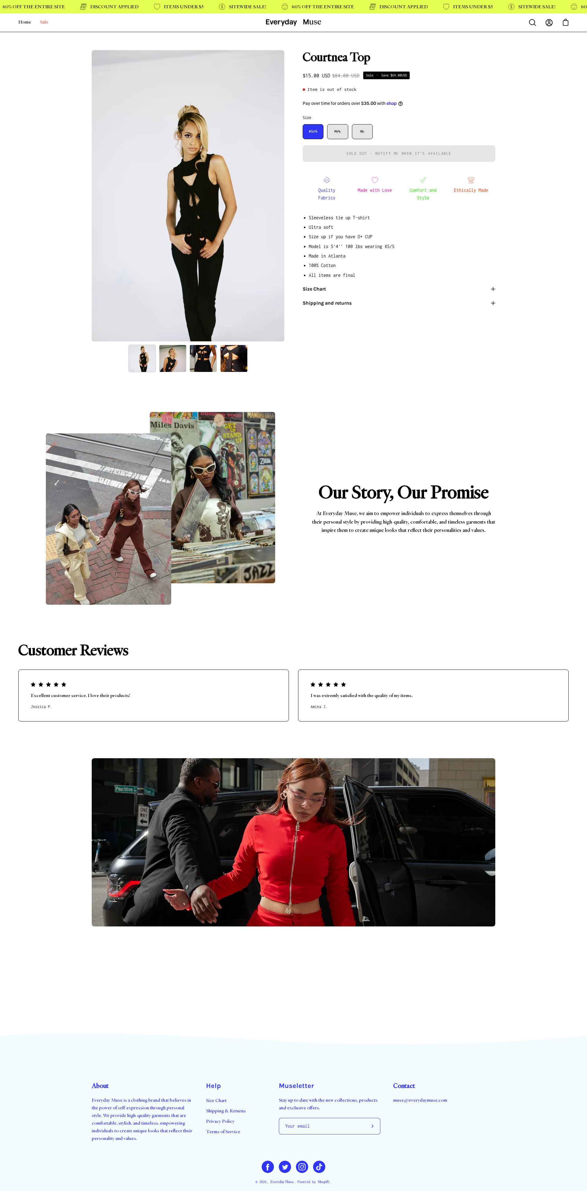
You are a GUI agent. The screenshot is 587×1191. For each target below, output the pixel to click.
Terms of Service (223, 1132)
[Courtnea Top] (142, 358)
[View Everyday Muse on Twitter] (285, 1167)
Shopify (324, 1182)
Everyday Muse (282, 1182)
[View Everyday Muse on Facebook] (268, 1167)
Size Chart (314, 289)
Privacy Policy (220, 1121)
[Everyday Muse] (293, 22)
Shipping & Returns (226, 1111)
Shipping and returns (327, 303)
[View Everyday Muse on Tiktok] (319, 1167)
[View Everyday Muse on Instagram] (302, 1167)
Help (213, 1086)
